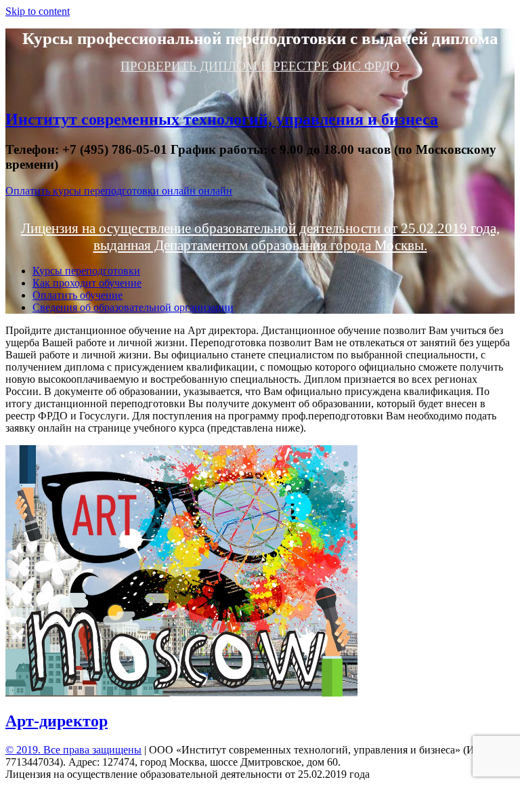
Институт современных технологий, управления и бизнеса (221, 119)
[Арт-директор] (181, 693)
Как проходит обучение (87, 283)
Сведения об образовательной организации (133, 307)
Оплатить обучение (77, 295)
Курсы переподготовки (86, 270)
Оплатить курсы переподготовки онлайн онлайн (118, 190)
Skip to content (37, 11)
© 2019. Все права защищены (73, 750)
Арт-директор (56, 721)
